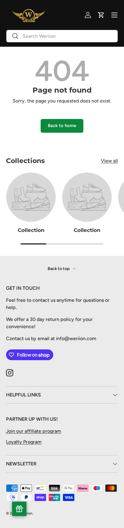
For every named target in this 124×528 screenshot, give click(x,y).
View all (109, 161)
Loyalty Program (24, 442)
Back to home (62, 125)
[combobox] (62, 36)
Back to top (59, 268)
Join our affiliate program (33, 431)
